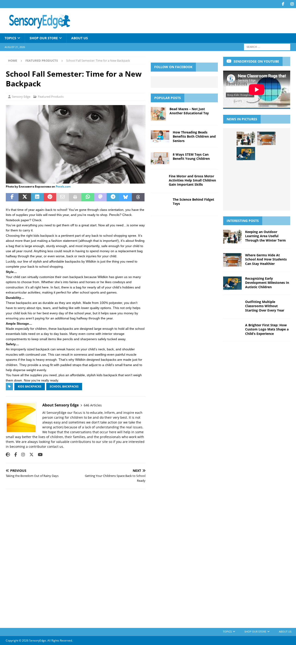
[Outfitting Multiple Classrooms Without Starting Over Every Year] (266, 154)
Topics (10, 38)
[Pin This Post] (50, 197)
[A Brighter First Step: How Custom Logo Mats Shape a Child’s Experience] (246, 169)
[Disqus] (75, 557)
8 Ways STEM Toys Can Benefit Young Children (191, 156)
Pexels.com (63, 186)
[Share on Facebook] (12, 197)
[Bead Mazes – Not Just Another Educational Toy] (158, 114)
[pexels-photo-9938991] (75, 181)
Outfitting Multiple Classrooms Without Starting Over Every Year (264, 306)
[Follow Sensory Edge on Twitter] (30, 454)
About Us (79, 38)
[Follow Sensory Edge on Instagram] (21, 454)
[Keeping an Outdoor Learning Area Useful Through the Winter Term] (246, 138)
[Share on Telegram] (113, 197)
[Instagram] (292, 4)
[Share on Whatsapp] (87, 197)
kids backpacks (29, 386)
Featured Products (51, 96)
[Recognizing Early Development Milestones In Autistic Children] (246, 154)
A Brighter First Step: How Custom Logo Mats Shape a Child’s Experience (267, 329)
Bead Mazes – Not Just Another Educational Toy (189, 111)
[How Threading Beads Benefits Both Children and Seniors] (160, 136)
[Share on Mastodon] (100, 197)
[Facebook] (283, 4)
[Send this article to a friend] (62, 197)
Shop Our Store (44, 38)
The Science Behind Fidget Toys (193, 201)
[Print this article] (75, 197)
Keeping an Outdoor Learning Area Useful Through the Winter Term (265, 236)
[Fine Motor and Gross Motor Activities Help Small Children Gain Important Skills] (158, 181)
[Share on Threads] (138, 197)
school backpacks (64, 386)
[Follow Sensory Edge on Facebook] (14, 454)
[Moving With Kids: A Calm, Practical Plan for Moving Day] (266, 184)
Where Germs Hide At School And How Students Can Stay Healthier (266, 259)
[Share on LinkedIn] (37, 197)
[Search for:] (267, 47)
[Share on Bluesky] (125, 197)
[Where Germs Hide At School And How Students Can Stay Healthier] (266, 138)
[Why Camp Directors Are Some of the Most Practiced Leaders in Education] (246, 184)
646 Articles (93, 405)
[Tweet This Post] (24, 197)
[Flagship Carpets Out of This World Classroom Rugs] (256, 200)
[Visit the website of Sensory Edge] (8, 454)
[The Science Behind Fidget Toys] (160, 204)
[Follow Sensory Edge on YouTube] (38, 454)
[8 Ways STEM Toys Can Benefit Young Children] (160, 158)
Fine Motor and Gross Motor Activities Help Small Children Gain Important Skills (192, 180)
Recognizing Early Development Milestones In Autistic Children (267, 282)
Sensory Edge (21, 96)
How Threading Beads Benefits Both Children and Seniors (194, 136)
